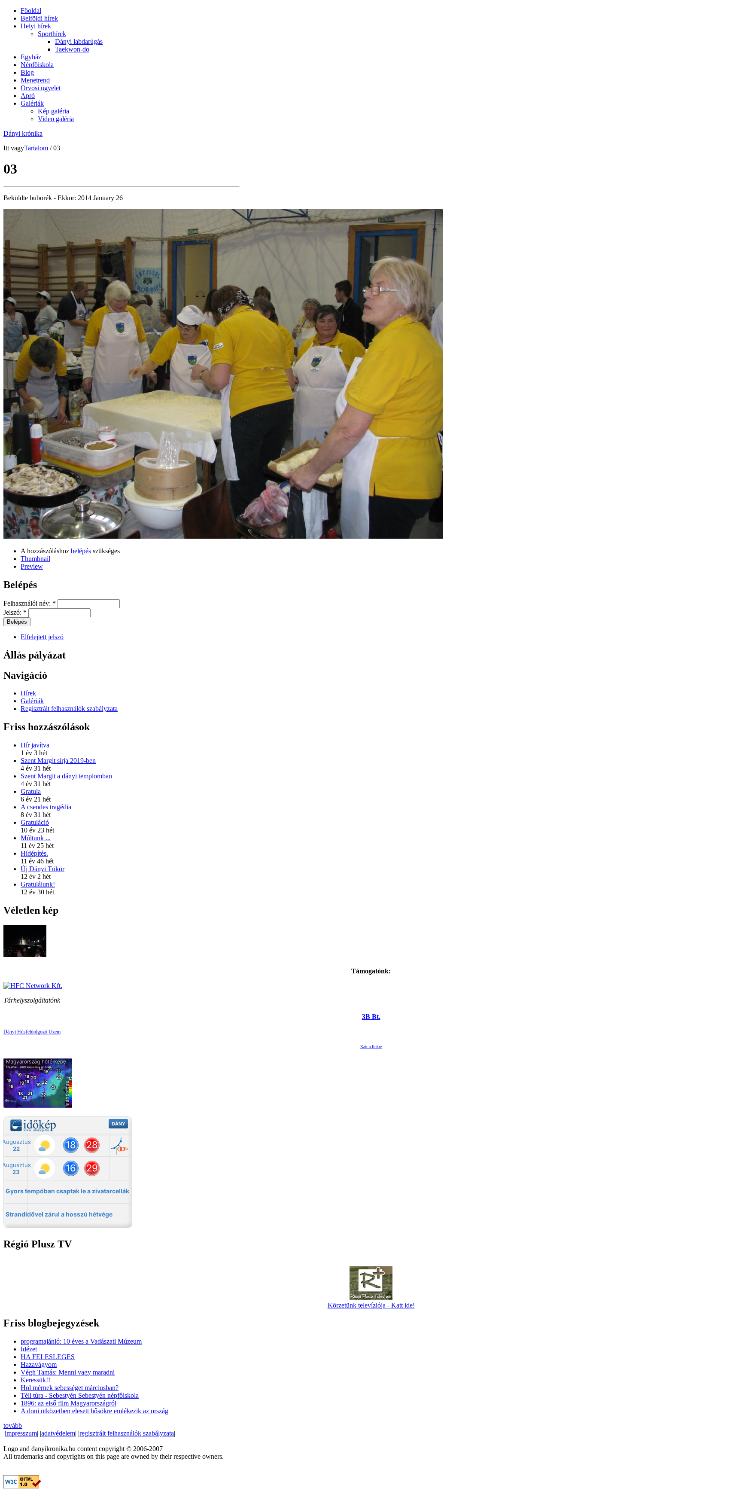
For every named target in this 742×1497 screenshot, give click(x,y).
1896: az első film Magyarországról (68, 1403)
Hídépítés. (34, 853)
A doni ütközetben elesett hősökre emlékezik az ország (94, 1411)
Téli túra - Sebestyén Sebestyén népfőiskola (80, 1395)
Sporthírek (52, 33)
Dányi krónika (23, 133)
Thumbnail (35, 558)
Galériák (32, 103)
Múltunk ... (36, 837)
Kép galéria (53, 111)
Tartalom (36, 148)
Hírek (28, 693)
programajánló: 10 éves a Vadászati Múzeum (81, 1341)
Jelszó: (15, 612)
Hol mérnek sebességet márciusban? (70, 1387)
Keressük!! (35, 1380)
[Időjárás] (37, 1105)
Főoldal (31, 10)
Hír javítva (35, 745)
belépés (81, 551)
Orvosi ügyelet (41, 87)
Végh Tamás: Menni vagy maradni (68, 1372)
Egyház (31, 57)
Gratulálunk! (38, 884)
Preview (32, 566)
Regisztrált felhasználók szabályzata (69, 708)
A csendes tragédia (46, 807)
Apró (28, 95)
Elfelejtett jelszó (42, 636)
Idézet (29, 1349)
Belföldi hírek (39, 18)
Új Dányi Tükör (42, 868)
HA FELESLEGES (48, 1356)
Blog (27, 72)
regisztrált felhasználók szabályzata (126, 1433)
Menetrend (35, 80)
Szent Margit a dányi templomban (66, 776)
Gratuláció (35, 822)
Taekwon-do (72, 49)
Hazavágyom (39, 1364)
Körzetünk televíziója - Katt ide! (371, 1305)
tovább (12, 1425)
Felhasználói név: (29, 603)
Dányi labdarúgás (79, 41)
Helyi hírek (36, 26)
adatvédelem (58, 1433)
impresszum (21, 1433)
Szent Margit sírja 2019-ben (58, 760)
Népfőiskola (37, 64)
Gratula (31, 791)
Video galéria (56, 118)
